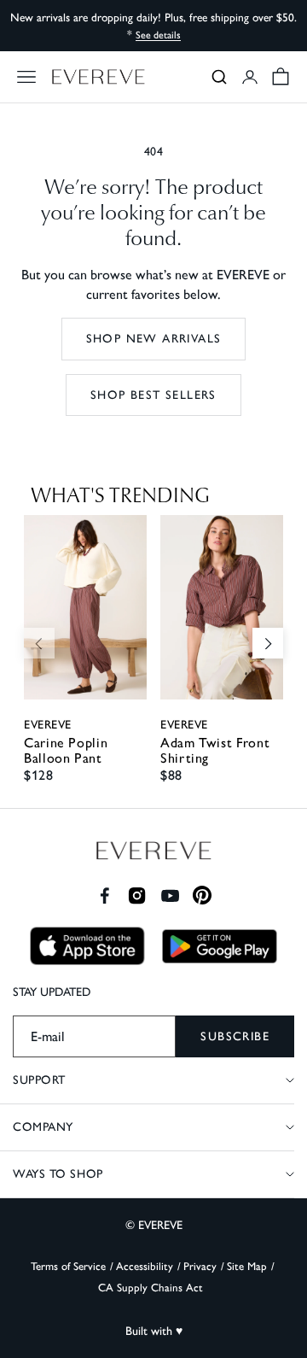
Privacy (200, 1266)
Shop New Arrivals (154, 338)
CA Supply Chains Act (150, 1287)
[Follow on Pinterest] (202, 895)
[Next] (267, 643)
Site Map (247, 1266)
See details (158, 35)
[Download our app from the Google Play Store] (219, 946)
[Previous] (39, 643)
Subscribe (234, 1036)
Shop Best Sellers (153, 395)
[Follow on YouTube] (170, 895)
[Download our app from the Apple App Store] (87, 946)
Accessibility (144, 1266)
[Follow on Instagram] (137, 895)
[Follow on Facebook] (104, 895)
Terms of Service (68, 1266)
